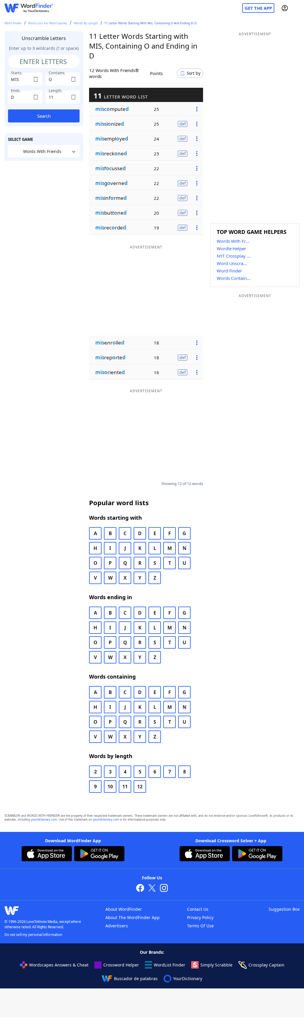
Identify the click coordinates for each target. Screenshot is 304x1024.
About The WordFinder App (132, 917)
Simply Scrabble (216, 965)
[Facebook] (140, 888)
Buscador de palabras (136, 978)
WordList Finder (169, 965)
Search (44, 116)
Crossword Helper (121, 965)
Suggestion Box (284, 909)
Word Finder (13, 23)
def (182, 124)
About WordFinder (123, 909)
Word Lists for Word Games (47, 23)
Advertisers (116, 926)
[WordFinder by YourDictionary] (28, 8)
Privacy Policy (200, 917)
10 (110, 786)
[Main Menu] (297, 8)
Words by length (86, 23)
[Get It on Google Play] (99, 854)
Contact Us (197, 909)
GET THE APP (258, 8)
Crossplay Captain (266, 965)
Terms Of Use (200, 926)
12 (139, 786)
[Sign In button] (284, 8)
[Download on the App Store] (47, 854)
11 (125, 786)
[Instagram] (164, 888)
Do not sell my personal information (33, 934)
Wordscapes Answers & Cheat (58, 965)
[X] (152, 888)
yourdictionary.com (44, 820)
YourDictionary (187, 978)
